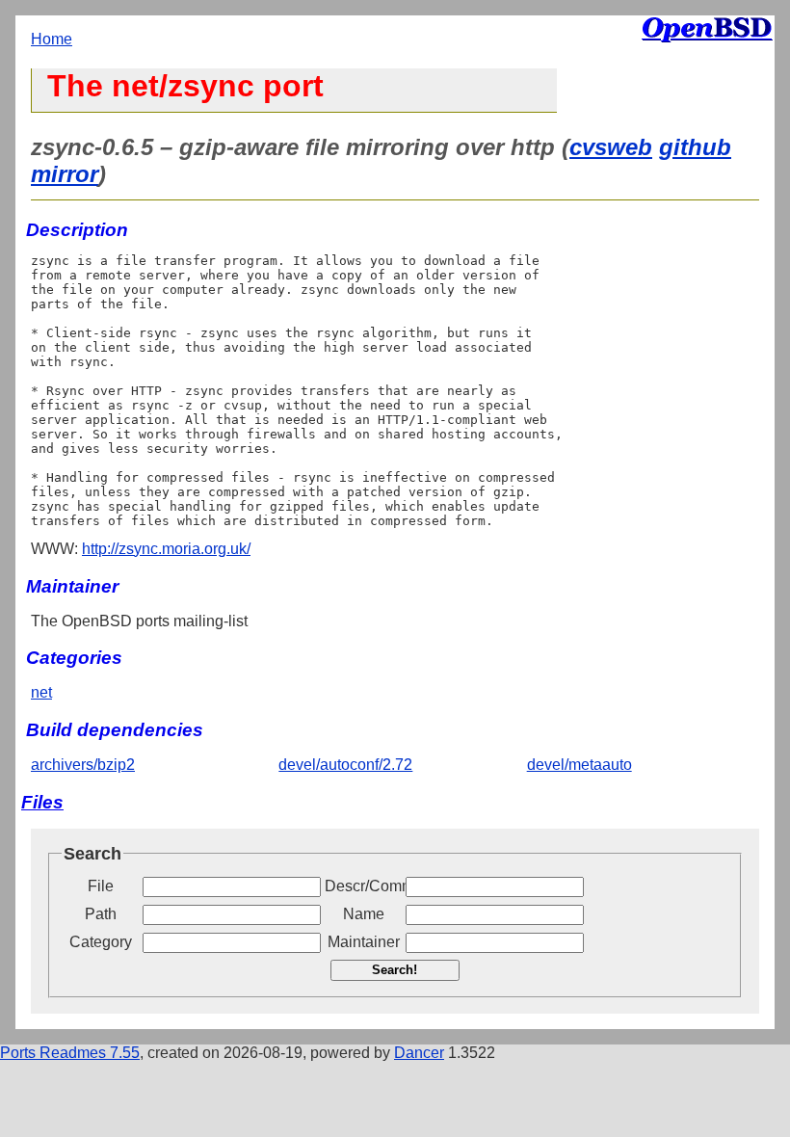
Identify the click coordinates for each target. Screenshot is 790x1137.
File (101, 886)
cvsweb (610, 147)
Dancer (419, 1052)
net (41, 692)
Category (100, 942)
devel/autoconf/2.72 (345, 764)
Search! (394, 970)
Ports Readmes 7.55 (70, 1052)
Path (101, 914)
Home (51, 39)
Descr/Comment (363, 886)
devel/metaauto (579, 764)
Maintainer (364, 942)
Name (363, 914)
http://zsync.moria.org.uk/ (166, 549)
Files (42, 802)
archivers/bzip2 (83, 764)
